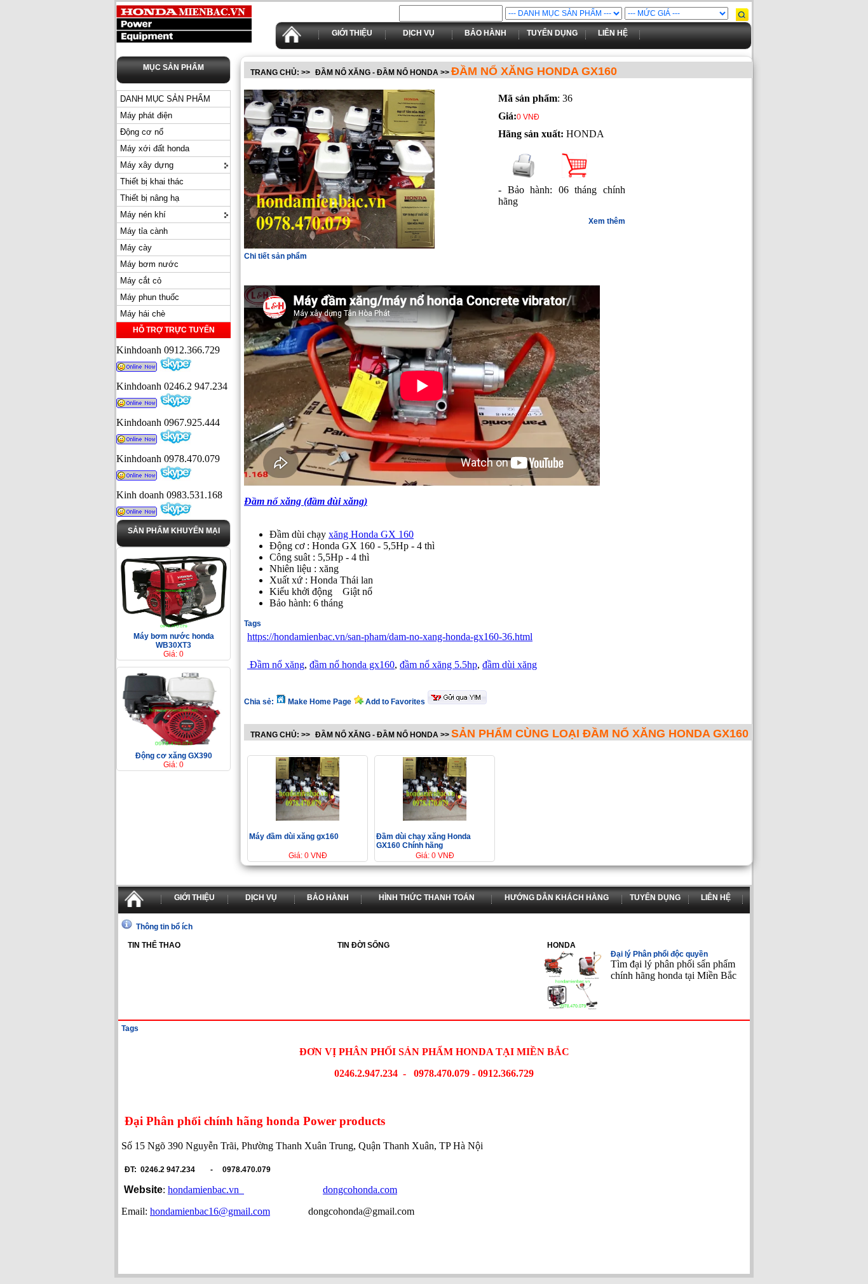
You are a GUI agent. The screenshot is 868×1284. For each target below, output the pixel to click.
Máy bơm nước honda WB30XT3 (173, 641)
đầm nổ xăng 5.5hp (438, 664)
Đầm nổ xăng (275, 664)
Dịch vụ (419, 33)
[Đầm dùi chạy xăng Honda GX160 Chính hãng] (434, 817)
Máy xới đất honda (154, 148)
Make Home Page (319, 701)
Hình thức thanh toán (427, 897)
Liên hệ (613, 33)
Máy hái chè (142, 313)
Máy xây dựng (146, 165)
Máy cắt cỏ (140, 280)
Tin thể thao (154, 945)
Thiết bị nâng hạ (149, 198)
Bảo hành (485, 33)
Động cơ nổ (141, 132)
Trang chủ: (274, 72)
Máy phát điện (146, 115)
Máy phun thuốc (149, 297)
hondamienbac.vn (206, 1189)
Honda (561, 945)
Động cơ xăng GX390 (173, 755)
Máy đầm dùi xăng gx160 (294, 836)
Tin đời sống (363, 945)
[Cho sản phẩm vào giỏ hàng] (574, 174)
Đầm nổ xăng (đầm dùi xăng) (305, 501)
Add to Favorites (395, 701)
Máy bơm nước (149, 264)
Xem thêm (606, 221)
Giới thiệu (352, 33)
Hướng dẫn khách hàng (557, 897)
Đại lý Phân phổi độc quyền (659, 954)
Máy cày (136, 247)
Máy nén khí (143, 214)
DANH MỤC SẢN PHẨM (165, 99)
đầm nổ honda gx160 (352, 664)
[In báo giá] (523, 174)
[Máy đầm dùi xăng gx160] (307, 817)
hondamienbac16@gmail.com (210, 1211)
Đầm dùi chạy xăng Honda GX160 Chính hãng (423, 841)
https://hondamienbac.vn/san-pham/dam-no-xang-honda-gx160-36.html (389, 636)
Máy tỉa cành (144, 231)
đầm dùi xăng (509, 664)
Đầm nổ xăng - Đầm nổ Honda (376, 72)
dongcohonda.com (360, 1189)
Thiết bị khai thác (152, 181)
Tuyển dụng (552, 33)
